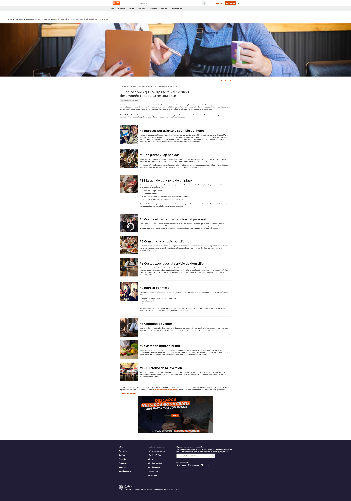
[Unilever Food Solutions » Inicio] (116, 3)
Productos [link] (141, 8)
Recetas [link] (131, 8)
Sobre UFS (122, 467)
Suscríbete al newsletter (156, 447)
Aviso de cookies (154, 467)
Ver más (175, 415)
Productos (123, 459)
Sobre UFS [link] (164, 8)
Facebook (182, 465)
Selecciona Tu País (154, 455)
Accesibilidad (152, 475)
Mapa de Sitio (153, 471)
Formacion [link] (153, 8)
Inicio (121, 447)
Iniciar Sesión (219, 3)
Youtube (206, 465)
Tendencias (123, 451)
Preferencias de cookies (156, 451)
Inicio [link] (112, 8)
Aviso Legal (152, 459)
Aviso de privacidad (155, 463)
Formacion (123, 463)
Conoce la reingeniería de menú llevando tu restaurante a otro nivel (148, 86)
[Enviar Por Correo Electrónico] (231, 80)
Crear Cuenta (230, 3)
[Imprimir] (226, 80)
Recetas (122, 455)
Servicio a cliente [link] (176, 8)
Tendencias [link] (122, 8)
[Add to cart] (238, 3)
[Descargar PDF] (221, 80)
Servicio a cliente (125, 471)
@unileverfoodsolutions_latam (166, 389)
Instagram (195, 465)
